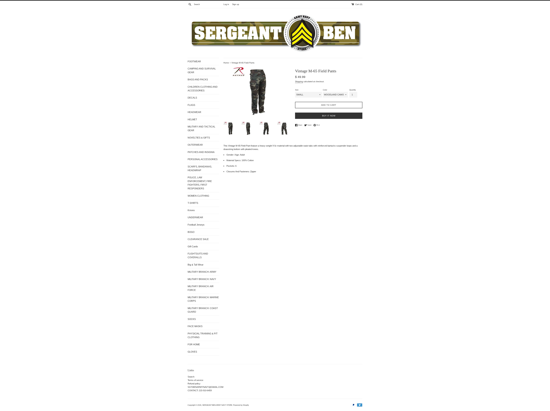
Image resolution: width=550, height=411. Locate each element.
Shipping (299, 81)
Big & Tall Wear (195, 264)
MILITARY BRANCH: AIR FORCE (201, 288)
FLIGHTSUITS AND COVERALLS (198, 255)
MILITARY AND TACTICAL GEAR (201, 128)
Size (296, 90)
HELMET (192, 119)
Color (325, 90)
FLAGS (191, 105)
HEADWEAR (194, 112)
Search (191, 376)
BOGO (191, 232)
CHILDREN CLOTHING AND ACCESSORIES (203, 89)
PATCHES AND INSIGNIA (201, 152)
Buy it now (328, 116)
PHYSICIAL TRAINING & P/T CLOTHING (203, 335)
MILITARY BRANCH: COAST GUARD (203, 310)
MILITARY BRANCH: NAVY (202, 279)
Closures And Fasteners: (238, 171)
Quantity (352, 90)
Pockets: (230, 166)
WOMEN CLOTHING (198, 196)
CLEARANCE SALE (198, 239)
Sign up (235, 4)
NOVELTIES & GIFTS (199, 137)
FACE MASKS (195, 326)
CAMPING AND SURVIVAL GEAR (202, 70)
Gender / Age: (233, 155)
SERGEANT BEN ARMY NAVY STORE (217, 405)
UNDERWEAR (195, 217)
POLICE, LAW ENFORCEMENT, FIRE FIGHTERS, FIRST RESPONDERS (200, 183)
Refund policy (194, 383)
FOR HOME (194, 344)
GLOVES (192, 352)
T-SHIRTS (193, 203)
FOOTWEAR (194, 61)
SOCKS (192, 319)
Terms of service (195, 380)
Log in (226, 4)
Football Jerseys (196, 225)
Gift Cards (193, 246)
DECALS (192, 98)
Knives (191, 210)
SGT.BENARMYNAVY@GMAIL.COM (205, 387)
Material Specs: (234, 160)
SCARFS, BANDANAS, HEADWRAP (200, 168)
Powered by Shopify (241, 405)
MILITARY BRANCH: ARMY (202, 272)
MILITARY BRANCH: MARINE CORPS (203, 299)
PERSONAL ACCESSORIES (203, 159)
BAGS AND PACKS (198, 79)
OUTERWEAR (195, 145)
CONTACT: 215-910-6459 (200, 390)
